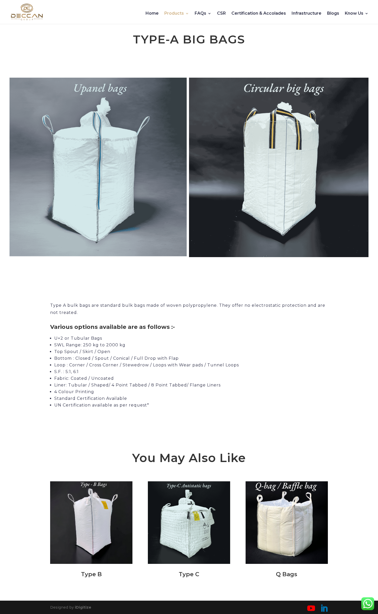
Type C (189, 574)
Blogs (333, 14)
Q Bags (286, 574)
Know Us (354, 14)
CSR (221, 14)
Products (174, 14)
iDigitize (83, 607)
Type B (91, 574)
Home (152, 14)
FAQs (200, 14)
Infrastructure (306, 14)
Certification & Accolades (258, 14)
